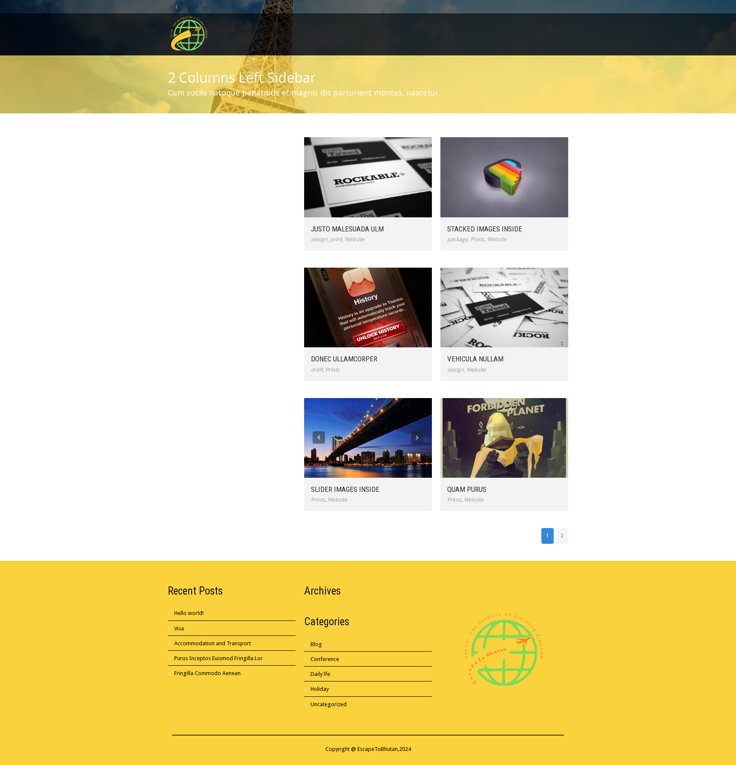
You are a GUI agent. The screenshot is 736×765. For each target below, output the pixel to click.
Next (417, 437)
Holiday (319, 689)
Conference (324, 659)
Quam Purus (466, 489)
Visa (179, 628)
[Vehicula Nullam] (504, 308)
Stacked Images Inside (484, 229)
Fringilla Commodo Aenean (207, 673)
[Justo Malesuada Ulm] (368, 177)
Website (354, 239)
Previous (319, 437)
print (336, 239)
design (319, 239)
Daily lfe (320, 674)
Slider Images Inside (345, 489)
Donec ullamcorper (344, 359)
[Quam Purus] (504, 438)
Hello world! (189, 613)
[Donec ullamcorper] (368, 308)
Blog (316, 644)
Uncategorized (328, 704)
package (457, 239)
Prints (477, 239)
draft (317, 370)
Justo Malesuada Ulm (347, 229)
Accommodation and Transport (212, 643)
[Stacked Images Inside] (504, 177)
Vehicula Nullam (475, 359)
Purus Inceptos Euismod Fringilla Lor (218, 658)
